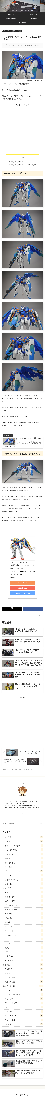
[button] (41, 823)
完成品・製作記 (16, 31)
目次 (19, 157)
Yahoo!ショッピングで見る (22, 593)
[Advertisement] (22, 129)
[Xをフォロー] (22, 813)
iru (22, 799)
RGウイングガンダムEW (19, 162)
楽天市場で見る (22, 588)
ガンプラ (6, 31)
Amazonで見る (22, 583)
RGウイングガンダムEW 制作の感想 (23, 165)
